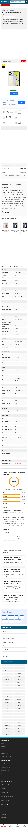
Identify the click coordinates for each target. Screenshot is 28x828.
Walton (7, 731)
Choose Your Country (5, 5)
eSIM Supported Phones (8, 638)
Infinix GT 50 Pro (5, 800)
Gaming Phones (6, 646)
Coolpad (19, 673)
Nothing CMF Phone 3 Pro (7, 796)
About (2, 750)
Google (19, 682)
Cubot (7, 676)
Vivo (17, 617)
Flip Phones (5, 649)
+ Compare (23, 61)
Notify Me (15, 93)
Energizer (7, 679)
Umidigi (7, 728)
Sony (7, 720)
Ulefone (19, 725)
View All (18, 621)
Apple (4, 617)
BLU (7, 673)
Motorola (7, 702)
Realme (11, 621)
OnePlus (5, 621)
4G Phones (5, 631)
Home (3, 10)
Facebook (3, 811)
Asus (19, 668)
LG (7, 696)
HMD (7, 685)
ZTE (3, 17)
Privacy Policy (4, 753)
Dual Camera (6, 656)
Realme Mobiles (5, 770)
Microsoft (19, 699)
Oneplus (19, 705)
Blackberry (7, 670)
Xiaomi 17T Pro (4, 788)
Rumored (19, 714)
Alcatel (19, 665)
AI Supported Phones (8, 642)
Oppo (21, 617)
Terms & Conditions (6, 756)
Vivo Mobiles (4, 777)
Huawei (19, 688)
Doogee (19, 676)
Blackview (19, 670)
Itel (19, 691)
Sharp (19, 717)
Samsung (10, 617)
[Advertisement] (14, 44)
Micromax (7, 699)
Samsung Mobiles (5, 767)
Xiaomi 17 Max (4, 792)
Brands (12, 5)
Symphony (19, 720)
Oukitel (19, 708)
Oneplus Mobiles (5, 774)
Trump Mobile (7, 725)
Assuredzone (4, 2)
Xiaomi (7, 734)
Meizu (19, 696)
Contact (3, 746)
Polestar (19, 711)
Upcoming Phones (18, 5)
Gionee (7, 682)
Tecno (19, 722)
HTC (7, 688)
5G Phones (5, 635)
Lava (7, 694)
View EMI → (21, 102)
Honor (19, 685)
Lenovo (19, 694)
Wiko (19, 731)
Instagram (3, 821)
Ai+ (7, 665)
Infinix (7, 691)
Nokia (19, 702)
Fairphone (19, 679)
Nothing (7, 705)
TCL (7, 722)
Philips (7, 711)
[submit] (26, 2)
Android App (4, 808)
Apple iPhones (4, 764)
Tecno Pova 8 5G (5, 784)
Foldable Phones (6, 653)
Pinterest (3, 817)
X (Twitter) (4, 814)
